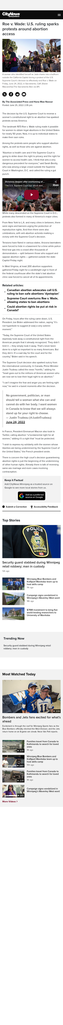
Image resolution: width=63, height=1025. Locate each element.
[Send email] (24, 94)
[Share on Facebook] (11, 94)
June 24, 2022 (15, 422)
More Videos (9, 801)
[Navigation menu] (59, 14)
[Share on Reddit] (17, 94)
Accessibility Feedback (46, 506)
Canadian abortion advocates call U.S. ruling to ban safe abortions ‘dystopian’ (33, 291)
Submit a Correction (16, 506)
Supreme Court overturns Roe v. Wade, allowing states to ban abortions (32, 300)
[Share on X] (4, 94)
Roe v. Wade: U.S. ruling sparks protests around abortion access (30, 29)
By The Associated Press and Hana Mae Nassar (27, 101)
